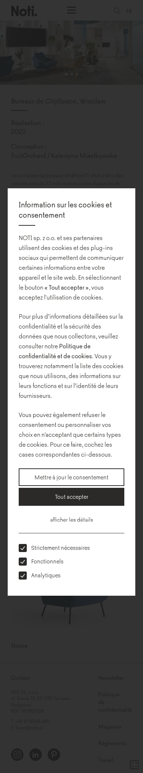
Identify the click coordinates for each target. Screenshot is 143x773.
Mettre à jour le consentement (71, 477)
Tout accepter (71, 496)
